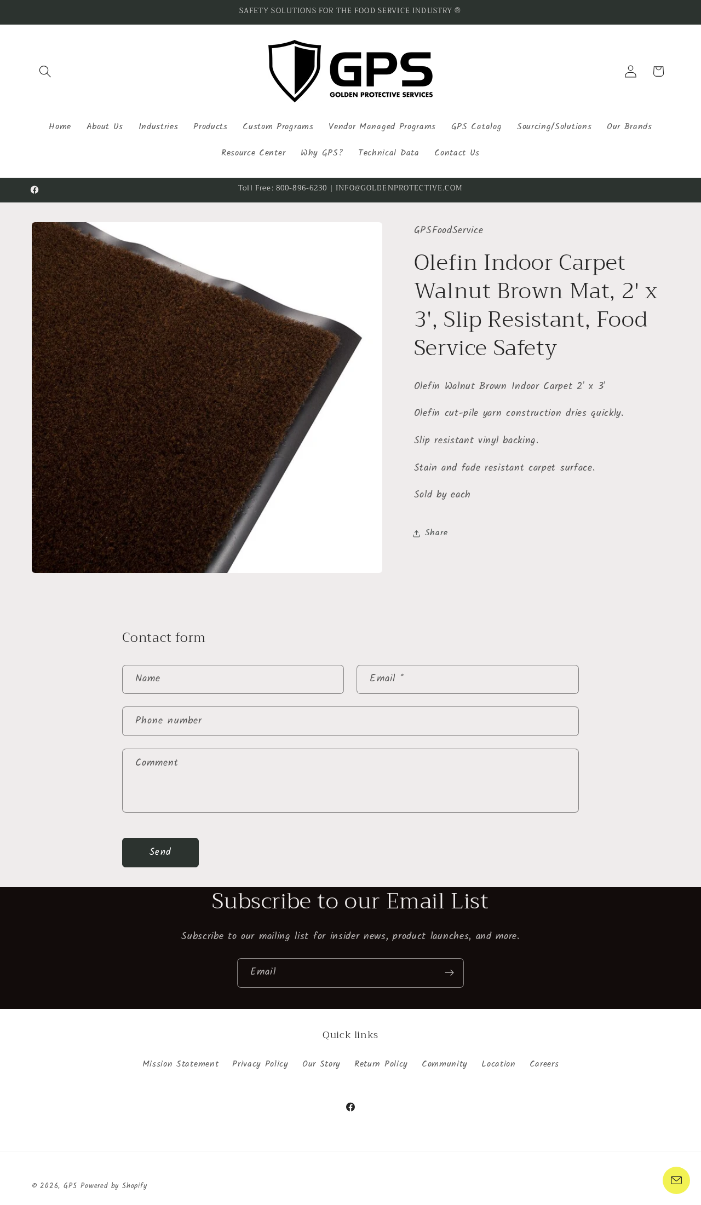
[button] (46, 71)
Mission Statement (180, 1065)
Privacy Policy (260, 1065)
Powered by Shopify (114, 1186)
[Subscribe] (449, 973)
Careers (544, 1065)
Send (160, 852)
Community (445, 1065)
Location (498, 1065)
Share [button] (436, 533)
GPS (70, 1186)
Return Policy (381, 1065)
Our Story (321, 1065)
